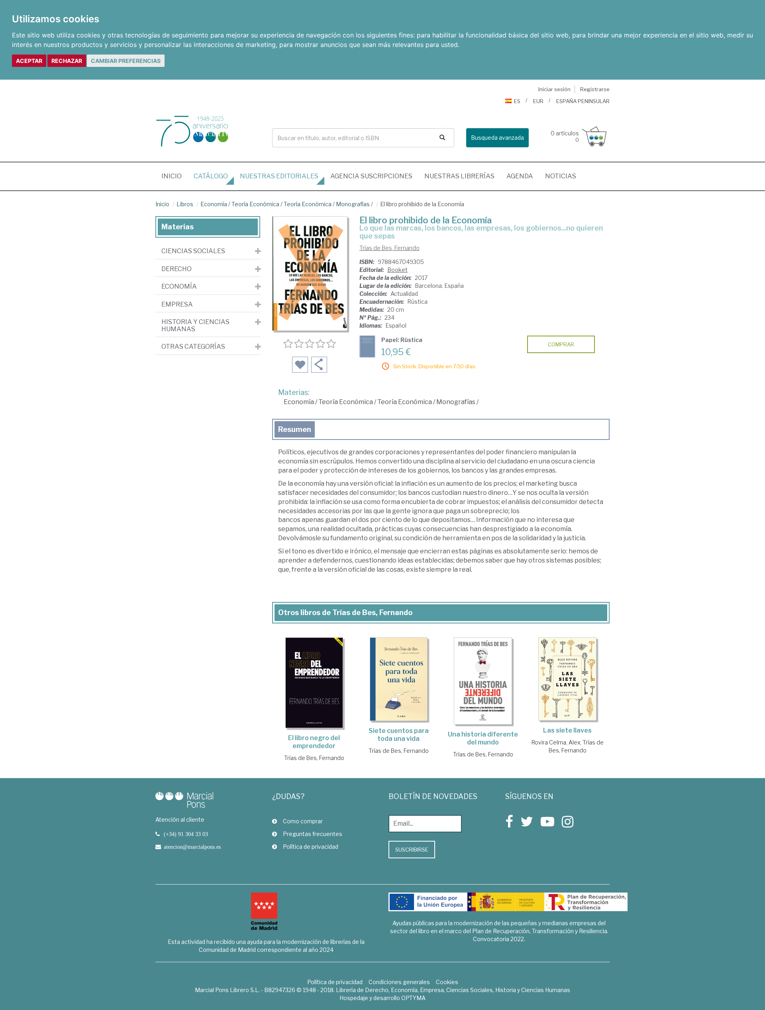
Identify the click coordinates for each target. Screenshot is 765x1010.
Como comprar (303, 821)
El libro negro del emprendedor (314, 742)
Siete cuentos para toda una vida (399, 734)
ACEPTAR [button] (29, 60)
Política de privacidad (310, 846)
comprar (561, 344)
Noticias (560, 176)
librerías (459, 176)
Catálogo (211, 176)
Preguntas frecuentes (312, 833)
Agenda (519, 176)
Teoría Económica (255, 204)
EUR (538, 101)
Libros (185, 204)
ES (517, 101)
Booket (397, 269)
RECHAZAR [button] (66, 60)
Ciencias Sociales (193, 251)
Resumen (294, 429)
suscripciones (371, 176)
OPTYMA (413, 997)
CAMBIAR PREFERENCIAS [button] (126, 60)
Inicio (174, 176)
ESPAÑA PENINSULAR (583, 101)
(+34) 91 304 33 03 (186, 834)
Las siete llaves (567, 730)
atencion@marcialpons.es (192, 847)
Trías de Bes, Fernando (389, 247)
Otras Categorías (193, 346)
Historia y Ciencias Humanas (195, 325)
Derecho (176, 269)
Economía (213, 204)
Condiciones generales (399, 982)
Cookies (447, 982)
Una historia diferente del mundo (483, 738)
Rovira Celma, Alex (556, 742)
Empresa (177, 304)
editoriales (279, 176)
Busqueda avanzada (497, 137)
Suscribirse (411, 849)
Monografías (353, 204)
